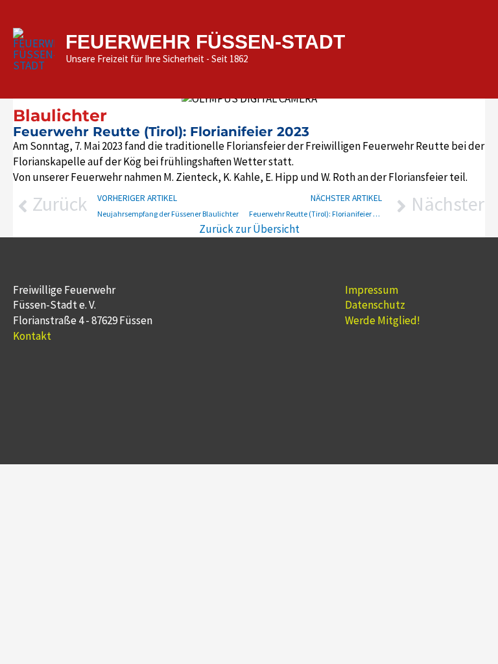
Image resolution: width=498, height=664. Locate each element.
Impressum (371, 290)
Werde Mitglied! (382, 320)
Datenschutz (375, 305)
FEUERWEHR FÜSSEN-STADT (205, 42)
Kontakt (32, 336)
